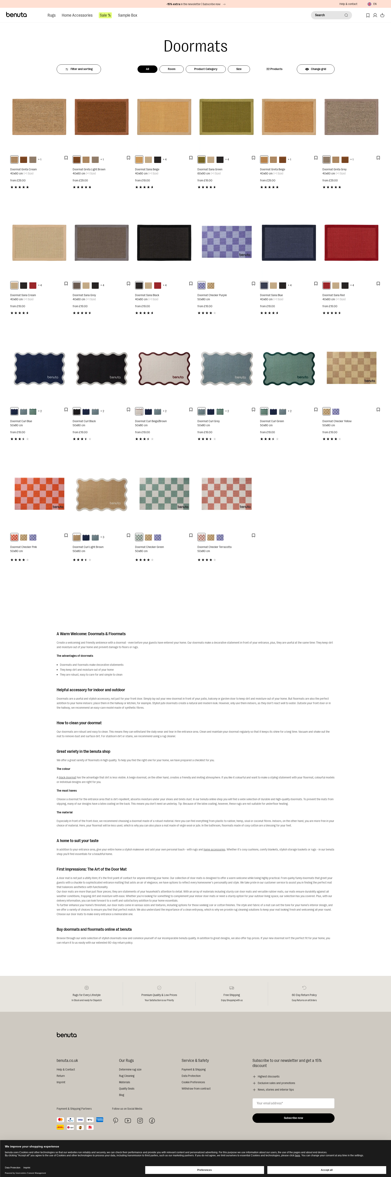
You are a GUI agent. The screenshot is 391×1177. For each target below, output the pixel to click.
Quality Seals (126, 1088)
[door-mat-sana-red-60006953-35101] (32, 285)
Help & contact (348, 4)
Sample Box (127, 15)
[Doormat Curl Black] (102, 368)
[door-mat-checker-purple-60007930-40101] (201, 285)
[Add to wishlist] (66, 157)
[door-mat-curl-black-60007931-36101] (76, 411)
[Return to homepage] (16, 14)
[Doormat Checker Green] (164, 494)
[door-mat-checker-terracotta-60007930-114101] (201, 537)
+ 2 (40, 411)
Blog (121, 1095)
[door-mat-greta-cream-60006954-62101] (14, 159)
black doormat (67, 777)
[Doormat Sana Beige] (164, 116)
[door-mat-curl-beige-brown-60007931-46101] (139, 411)
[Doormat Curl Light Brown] (102, 494)
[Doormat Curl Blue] (39, 368)
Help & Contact (66, 1069)
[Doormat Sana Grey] (102, 242)
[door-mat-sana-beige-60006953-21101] (139, 159)
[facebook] (152, 1120)
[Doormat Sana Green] (226, 116)
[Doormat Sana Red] (351, 242)
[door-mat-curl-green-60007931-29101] (32, 411)
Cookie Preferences (193, 1082)
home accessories (214, 849)
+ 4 (165, 159)
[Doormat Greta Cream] (39, 116)
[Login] (375, 15)
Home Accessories (77, 15)
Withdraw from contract (196, 1088)
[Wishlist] (367, 15)
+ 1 (39, 159)
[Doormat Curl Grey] (226, 368)
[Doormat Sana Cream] (39, 242)
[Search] (346, 15)
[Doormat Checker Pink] (39, 494)
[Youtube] (128, 1120)
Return (61, 1076)
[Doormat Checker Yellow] (351, 368)
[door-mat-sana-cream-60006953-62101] (148, 159)
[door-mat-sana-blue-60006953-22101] (264, 285)
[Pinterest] (115, 1120)
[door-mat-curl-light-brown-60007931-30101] (76, 537)
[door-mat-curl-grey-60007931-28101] (23, 411)
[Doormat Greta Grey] (351, 116)
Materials (124, 1082)
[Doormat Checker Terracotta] (226, 494)
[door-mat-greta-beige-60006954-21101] (264, 159)
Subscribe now (293, 1118)
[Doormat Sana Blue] (289, 242)
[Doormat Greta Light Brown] (102, 116)
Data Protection (191, 1076)
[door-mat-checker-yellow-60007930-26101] (210, 285)
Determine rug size (130, 1069)
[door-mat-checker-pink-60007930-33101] (14, 537)
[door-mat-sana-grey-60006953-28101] (76, 285)
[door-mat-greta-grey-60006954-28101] (32, 159)
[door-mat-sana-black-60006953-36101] (157, 159)
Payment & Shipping (194, 1069)
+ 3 (102, 537)
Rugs (52, 15)
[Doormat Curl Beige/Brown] (164, 368)
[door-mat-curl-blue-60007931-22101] (14, 411)
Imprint (61, 1082)
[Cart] (382, 15)
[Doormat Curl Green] (289, 368)
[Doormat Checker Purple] (226, 242)
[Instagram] (139, 1120)
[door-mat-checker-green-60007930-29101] (139, 537)
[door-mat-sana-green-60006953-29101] (201, 159)
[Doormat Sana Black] (164, 242)
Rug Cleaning (126, 1076)
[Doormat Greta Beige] (289, 116)
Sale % (105, 15)
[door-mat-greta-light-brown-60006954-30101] (23, 159)
